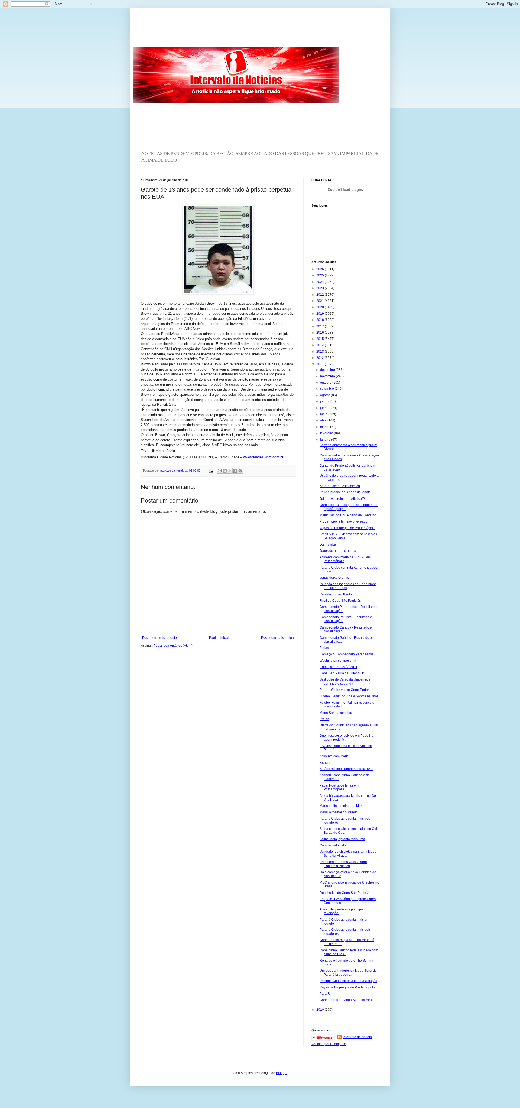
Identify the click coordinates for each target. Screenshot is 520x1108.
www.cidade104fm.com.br (263, 457)
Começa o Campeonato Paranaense (347, 654)
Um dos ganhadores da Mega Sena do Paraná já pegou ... (348, 972)
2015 (320, 339)
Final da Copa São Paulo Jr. (340, 601)
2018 (320, 320)
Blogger (281, 1073)
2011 (320, 364)
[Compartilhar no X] (230, 471)
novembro (328, 376)
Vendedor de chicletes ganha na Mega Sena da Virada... (348, 853)
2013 (320, 351)
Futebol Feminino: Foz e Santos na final (349, 696)
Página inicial (219, 638)
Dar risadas (328, 544)
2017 (320, 326)
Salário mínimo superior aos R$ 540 (346, 769)
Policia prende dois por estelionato (345, 492)
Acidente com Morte (334, 756)
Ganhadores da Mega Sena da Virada (348, 1000)
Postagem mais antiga (277, 638)
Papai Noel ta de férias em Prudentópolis (339, 787)
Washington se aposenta (338, 660)
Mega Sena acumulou (336, 713)
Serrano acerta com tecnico (340, 486)
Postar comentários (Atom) (173, 646)
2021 (320, 301)
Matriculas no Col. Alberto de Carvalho (348, 515)
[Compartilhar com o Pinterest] (240, 471)
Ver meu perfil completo (328, 1044)
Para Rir (326, 994)
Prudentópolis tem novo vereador (344, 521)
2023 (320, 288)
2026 (320, 269)
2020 (320, 307)
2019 (320, 313)
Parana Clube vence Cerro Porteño (346, 690)
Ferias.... (326, 648)
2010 (320, 1010)
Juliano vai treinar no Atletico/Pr (343, 499)
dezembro (328, 370)
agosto (325, 395)
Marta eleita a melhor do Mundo (343, 806)
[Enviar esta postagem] (210, 470)
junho (324, 408)
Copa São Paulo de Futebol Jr (342, 673)
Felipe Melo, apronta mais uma (342, 839)
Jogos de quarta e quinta (338, 551)
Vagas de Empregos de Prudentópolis (347, 528)
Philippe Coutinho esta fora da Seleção (348, 981)
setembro (327, 389)
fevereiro (327, 433)
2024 (320, 282)
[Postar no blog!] (224, 471)
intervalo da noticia (172, 470)
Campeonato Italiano (335, 845)
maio (324, 414)
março (325, 427)
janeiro (325, 440)
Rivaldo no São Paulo (336, 594)
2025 (320, 275)
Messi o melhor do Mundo (339, 812)
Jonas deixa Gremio (334, 577)
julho (324, 401)
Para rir (325, 762)
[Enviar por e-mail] (219, 471)
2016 (320, 332)
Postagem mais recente (159, 638)
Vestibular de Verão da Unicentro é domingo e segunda (345, 681)
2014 (320, 345)
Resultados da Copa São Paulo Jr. (345, 893)
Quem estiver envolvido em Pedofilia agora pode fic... (346, 737)
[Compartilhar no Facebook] (235, 471)
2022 (320, 295)
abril (323, 420)
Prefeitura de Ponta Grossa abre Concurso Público (343, 864)
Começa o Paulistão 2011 (339, 667)
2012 (320, 358)
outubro (326, 382)
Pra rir (324, 719)
